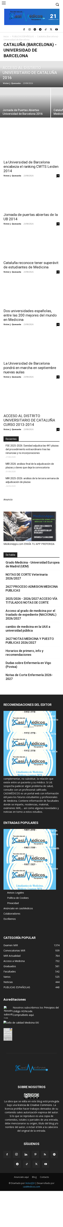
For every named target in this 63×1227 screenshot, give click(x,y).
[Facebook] (24, 29)
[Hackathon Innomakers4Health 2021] (30, 860)
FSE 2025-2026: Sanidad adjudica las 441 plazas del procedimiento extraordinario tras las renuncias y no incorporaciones (32, 449)
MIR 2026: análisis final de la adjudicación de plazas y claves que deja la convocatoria (30, 465)
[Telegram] (40, 29)
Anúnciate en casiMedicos (18, 908)
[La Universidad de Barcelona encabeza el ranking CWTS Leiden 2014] (31, 144)
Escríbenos (10, 918)
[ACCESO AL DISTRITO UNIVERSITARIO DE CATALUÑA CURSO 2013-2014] (31, 398)
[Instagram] (29, 29)
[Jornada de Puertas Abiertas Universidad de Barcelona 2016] (25, 106)
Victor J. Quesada (12, 83)
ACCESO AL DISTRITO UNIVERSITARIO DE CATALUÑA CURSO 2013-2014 (29, 420)
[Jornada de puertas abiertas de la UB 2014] (31, 196)
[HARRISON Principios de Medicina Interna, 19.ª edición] (30, 876)
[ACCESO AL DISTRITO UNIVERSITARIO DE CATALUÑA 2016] (31, 74)
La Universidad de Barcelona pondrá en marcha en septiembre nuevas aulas (30, 367)
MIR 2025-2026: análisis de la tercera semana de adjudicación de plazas (32, 480)
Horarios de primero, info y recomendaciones (24, 652)
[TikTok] (45, 29)
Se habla (10, 554)
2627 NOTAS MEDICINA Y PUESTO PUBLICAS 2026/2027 (30, 640)
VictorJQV (30, 1183)
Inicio (6, 36)
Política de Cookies (18, 897)
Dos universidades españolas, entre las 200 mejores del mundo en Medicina (30, 315)
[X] (51, 29)
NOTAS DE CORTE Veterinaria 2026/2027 (27, 576)
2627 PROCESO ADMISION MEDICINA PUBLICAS (32, 588)
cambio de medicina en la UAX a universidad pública (28, 628)
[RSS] (44, 1154)
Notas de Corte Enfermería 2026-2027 (29, 677)
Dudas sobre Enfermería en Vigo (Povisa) (28, 665)
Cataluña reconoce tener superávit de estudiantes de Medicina (31, 265)
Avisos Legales (15, 892)
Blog (34, 1177)
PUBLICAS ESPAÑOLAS (23, 36)
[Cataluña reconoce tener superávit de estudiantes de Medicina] (31, 244)
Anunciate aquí (21, 1177)
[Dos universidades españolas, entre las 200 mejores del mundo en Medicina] (31, 293)
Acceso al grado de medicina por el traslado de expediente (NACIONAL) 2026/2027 (31, 614)
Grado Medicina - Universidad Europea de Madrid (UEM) (32, 564)
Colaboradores (12, 913)
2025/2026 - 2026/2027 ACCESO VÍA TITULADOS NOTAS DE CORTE (31, 600)
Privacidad (13, 903)
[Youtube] (56, 29)
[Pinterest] (35, 1154)
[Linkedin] (25, 1154)
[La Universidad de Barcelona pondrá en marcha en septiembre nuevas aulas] (31, 345)
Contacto (44, 1177)
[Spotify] (35, 29)
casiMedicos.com (31, 1186)
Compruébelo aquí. (23, 1015)
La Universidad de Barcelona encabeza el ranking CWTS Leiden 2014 (31, 166)
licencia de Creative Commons (35, 1105)
